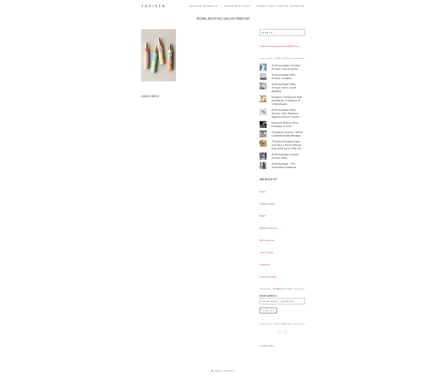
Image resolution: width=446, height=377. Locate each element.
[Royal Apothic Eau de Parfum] (158, 55)
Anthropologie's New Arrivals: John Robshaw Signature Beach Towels (285, 113)
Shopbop (265, 264)
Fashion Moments (203, 6)
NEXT (263, 215)
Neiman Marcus (268, 227)
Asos (262, 191)
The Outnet (267, 252)
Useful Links (267, 345)
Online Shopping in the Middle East (280, 46)
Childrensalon (267, 203)
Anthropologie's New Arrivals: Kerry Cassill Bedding (284, 87)
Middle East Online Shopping (281, 6)
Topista (153, 6)
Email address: (268, 295)
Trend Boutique (237, 6)
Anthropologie (268, 276)
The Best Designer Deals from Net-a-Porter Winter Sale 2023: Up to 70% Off (286, 145)
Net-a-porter (267, 240)
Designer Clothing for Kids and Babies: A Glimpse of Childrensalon (287, 100)
